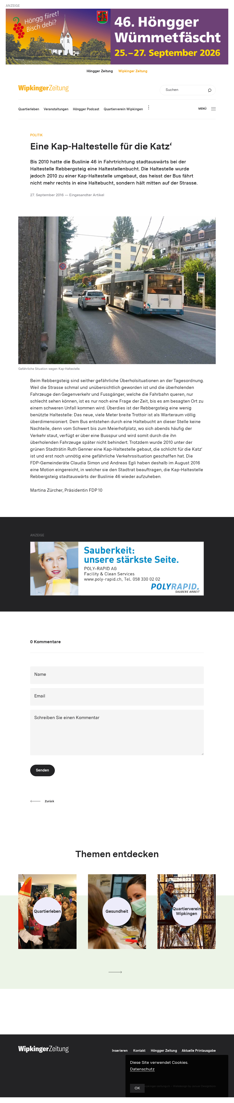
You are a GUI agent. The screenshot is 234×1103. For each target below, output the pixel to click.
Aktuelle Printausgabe (199, 1050)
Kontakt (139, 1050)
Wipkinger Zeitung (132, 71)
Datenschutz (142, 1069)
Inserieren (120, 1050)
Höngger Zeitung (100, 71)
